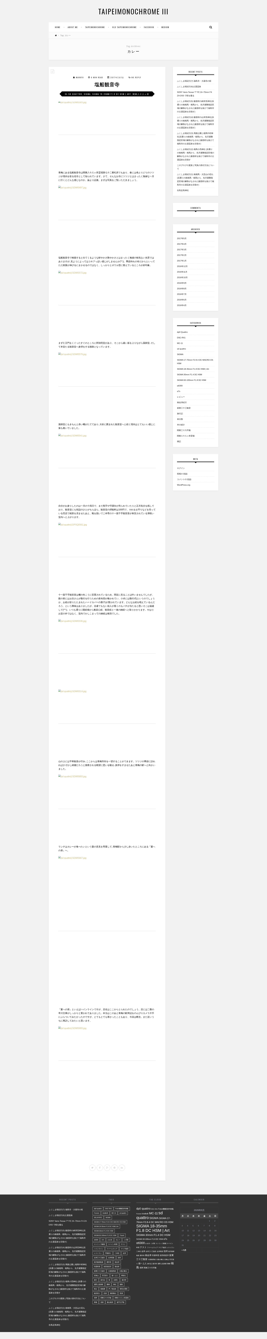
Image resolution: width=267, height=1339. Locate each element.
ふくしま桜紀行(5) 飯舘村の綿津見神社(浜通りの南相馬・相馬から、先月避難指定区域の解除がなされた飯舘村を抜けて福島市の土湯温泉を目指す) (195, 106)
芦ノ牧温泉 (112, 1289)
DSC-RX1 (181, 337)
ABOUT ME (73, 27)
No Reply (136, 77)
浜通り (116, 1280)
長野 (95, 1298)
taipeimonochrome (95, 27)
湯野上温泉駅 (98, 1284)
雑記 (179, 441)
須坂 (102, 1302)
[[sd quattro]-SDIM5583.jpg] (107, 133)
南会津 (117, 1262)
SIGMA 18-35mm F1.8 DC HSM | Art (111, 94)
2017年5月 (181, 238)
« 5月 (184, 1250)
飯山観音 (110, 1302)
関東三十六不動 (184, 430)
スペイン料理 (112, 1244)
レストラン (98, 1253)
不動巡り (108, 1253)
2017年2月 (181, 255)
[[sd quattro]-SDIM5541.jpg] (107, 467)
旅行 (95, 1280)
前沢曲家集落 (98, 1262)
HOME (57, 27)
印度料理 (97, 1266)
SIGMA (87, 94)
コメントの (184, 479)
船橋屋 (103, 1289)
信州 (119, 1257)
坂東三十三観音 (184, 408)
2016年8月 (181, 288)
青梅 (95, 1302)
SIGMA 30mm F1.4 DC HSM (189, 374)
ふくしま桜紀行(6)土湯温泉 (189, 86)
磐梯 (108, 1284)
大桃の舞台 (123, 1271)
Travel (122, 1235)
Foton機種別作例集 (121, 1208)
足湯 (105, 1293)
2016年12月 (182, 266)
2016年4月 (181, 305)
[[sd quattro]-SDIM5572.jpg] (107, 304)
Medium (165, 27)
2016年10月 (182, 277)
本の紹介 (181, 425)
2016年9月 (181, 283)
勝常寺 (109, 1262)
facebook (149, 27)
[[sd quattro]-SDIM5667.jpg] (107, 930)
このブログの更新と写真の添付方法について (195, 167)
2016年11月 (182, 272)
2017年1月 (181, 261)
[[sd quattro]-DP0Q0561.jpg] (107, 556)
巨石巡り (105, 1275)
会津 (124, 1253)
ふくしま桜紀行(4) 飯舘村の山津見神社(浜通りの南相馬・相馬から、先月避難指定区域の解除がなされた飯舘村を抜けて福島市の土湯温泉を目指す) (195, 122)
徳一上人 (115, 1275)
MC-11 (180, 343)
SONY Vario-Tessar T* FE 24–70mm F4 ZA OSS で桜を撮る (194, 94)
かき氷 (110, 1240)
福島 (121, 1284)
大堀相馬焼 (112, 1271)
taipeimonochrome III (133, 11)
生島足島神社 (183, 190)
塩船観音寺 (107, 84)
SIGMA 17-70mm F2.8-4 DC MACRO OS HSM (195, 361)
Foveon (96, 1213)
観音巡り (97, 1293)
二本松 (117, 1253)
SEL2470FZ (98, 1217)
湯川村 (124, 1280)
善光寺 (117, 1266)
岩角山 (96, 1275)
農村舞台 (113, 1293)
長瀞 (121, 1293)
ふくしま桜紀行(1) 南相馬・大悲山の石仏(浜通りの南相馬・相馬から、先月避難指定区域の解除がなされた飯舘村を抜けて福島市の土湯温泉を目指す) (195, 179)
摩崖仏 (123, 1275)
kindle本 (105, 1213)
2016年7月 (181, 294)
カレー (118, 1240)
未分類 (180, 419)
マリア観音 (124, 1249)
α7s (178, 391)
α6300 (180, 386)
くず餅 (126, 1240)
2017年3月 (181, 249)
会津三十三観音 (99, 1257)
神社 (114, 1284)
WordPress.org (183, 485)
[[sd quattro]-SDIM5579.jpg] (107, 385)
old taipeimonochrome (124, 27)
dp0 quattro (98, 1208)
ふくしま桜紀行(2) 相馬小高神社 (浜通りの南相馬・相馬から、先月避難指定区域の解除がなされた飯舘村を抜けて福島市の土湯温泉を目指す (195, 154)
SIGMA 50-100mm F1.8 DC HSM (191, 380)
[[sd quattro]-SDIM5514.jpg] (107, 722)
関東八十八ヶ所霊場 (186, 436)
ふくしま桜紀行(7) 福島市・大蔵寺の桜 (194, 81)
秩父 (95, 1289)
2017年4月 (181, 244)
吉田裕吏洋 (107, 1266)
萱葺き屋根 (123, 1289)
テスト (123, 1244)
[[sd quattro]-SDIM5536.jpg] (107, 652)
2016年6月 (181, 300)
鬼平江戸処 (120, 1302)
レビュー (181, 397)
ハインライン (98, 1249)
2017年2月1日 (117, 77)
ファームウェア (112, 1249)
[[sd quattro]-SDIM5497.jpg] (107, 219)
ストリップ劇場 (99, 1244)
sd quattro (75, 94)
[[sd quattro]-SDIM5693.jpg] (107, 807)
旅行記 (180, 413)
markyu (80, 77)
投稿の (182, 474)
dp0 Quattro (182, 332)
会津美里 (111, 1257)
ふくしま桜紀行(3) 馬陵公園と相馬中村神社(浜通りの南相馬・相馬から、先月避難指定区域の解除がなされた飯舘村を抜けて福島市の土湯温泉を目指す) (195, 138)
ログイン (181, 468)
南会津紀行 (182, 402)
